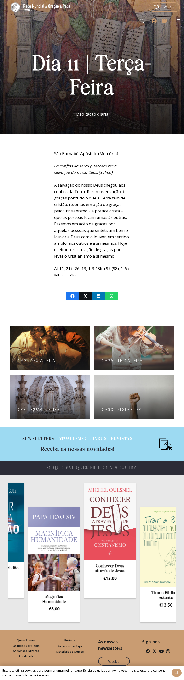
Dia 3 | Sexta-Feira (36, 360)
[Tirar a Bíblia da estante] (145, 547)
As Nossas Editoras (26, 651)
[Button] (154, 21)
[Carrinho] (164, 20)
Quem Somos (26, 640)
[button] (142, 21)
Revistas (70, 640)
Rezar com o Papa (70, 646)
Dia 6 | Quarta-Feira (38, 409)
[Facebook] (148, 651)
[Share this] (72, 296)
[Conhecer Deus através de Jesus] (89, 521)
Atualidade (26, 656)
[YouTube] (161, 651)
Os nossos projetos (26, 646)
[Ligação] (77, 444)
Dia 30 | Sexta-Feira (120, 409)
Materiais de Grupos (70, 652)
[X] (155, 651)
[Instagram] (168, 651)
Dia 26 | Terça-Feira (121, 360)
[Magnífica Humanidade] (33, 549)
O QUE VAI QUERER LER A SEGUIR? (92, 468)
